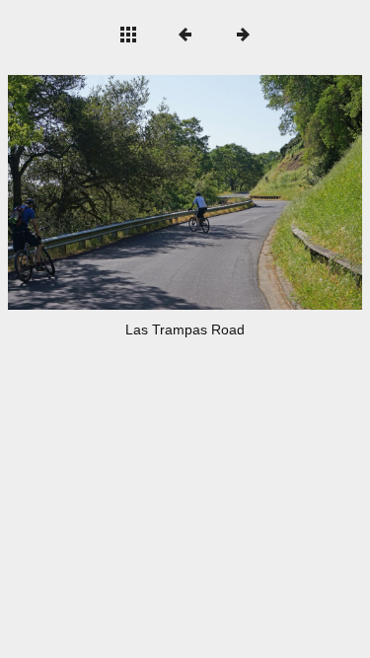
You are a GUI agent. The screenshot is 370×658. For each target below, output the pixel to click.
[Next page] (256, 192)
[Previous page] (79, 192)
